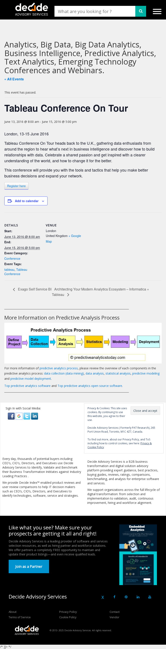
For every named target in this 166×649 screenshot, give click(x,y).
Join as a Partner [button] (28, 566)
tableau (9, 269)
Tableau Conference (15, 271)
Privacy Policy (68, 612)
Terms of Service (20, 617)
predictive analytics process (59, 368)
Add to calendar (26, 201)
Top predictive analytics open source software (89, 386)
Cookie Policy (68, 617)
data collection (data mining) (64, 373)
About (12, 612)
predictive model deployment (30, 378)
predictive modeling (146, 373)
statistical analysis (118, 373)
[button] (12, 416)
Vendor (114, 617)
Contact (115, 612)
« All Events (14, 78)
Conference (12, 258)
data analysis (95, 373)
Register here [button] (16, 186)
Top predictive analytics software (27, 386)
